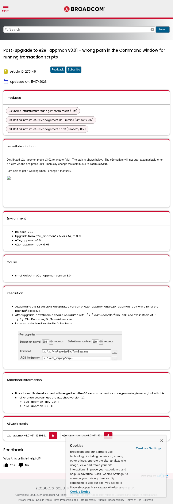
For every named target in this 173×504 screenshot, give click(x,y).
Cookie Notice (80, 491)
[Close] (161, 440)
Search (162, 29)
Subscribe (74, 69)
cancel (152, 29)
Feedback (58, 69)
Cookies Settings (148, 448)
